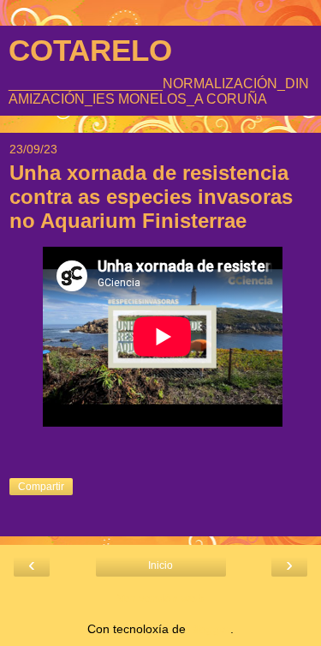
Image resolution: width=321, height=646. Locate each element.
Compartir (41, 487)
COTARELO (90, 50)
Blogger (209, 629)
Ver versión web (160, 598)
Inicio (160, 565)
